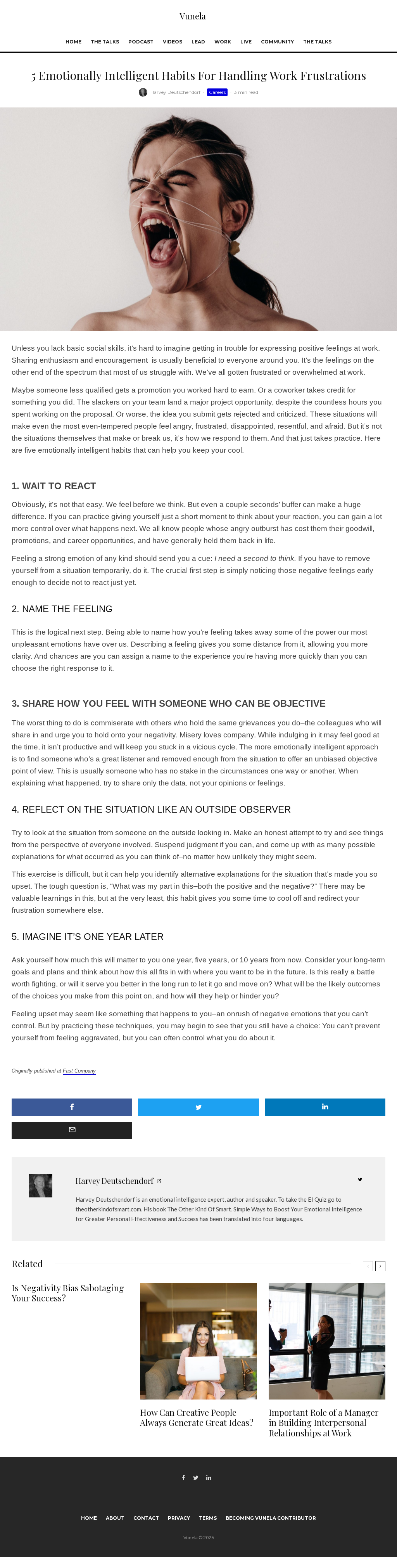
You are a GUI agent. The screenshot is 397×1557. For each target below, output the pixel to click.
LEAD (198, 42)
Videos (172, 42)
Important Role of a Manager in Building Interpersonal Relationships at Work (324, 1422)
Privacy (179, 1518)
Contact (146, 1518)
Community (277, 42)
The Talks (105, 42)
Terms (208, 1518)
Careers (217, 92)
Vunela (193, 16)
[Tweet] (198, 1107)
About (115, 1518)
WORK (222, 42)
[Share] (72, 1107)
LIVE (246, 42)
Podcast (141, 42)
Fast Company (79, 1071)
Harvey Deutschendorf (175, 92)
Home (73, 42)
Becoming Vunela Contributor (271, 1518)
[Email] (72, 1130)
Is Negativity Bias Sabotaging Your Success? (68, 1293)
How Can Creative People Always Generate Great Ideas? (197, 1417)
